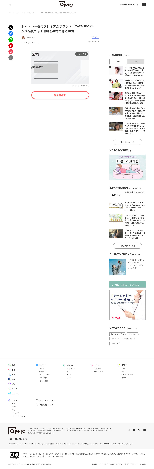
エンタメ (70, 365)
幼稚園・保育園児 (127, 374)
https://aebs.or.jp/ (57, 456)
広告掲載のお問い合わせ (129, 4)
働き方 (41, 368)
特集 (13, 370)
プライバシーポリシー (131, 464)
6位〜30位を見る (127, 142)
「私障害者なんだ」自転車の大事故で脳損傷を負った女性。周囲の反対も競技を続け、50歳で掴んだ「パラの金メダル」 (135, 128)
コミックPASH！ (105, 444)
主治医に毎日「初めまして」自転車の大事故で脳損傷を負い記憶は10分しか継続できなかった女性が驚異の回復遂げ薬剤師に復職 (135, 98)
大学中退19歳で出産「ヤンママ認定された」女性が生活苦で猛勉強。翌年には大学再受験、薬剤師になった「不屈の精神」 (135, 113)
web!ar (21, 444)
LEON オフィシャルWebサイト (81, 444)
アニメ (69, 374)
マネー (14, 407)
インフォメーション (47, 400)
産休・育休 (43, 378)
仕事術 (41, 371)
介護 (112, 339)
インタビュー (132, 334)
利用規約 (94, 464)
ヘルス (96, 365)
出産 (123, 371)
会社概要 (143, 464)
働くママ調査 (43, 381)
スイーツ (34, 42)
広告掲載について (46, 405)
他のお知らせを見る (127, 246)
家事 (13, 403)
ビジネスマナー (44, 374)
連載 (13, 374)
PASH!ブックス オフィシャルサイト (121, 444)
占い (13, 384)
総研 (13, 365)
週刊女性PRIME (13, 444)
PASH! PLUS (32, 444)
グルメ (25, 42)
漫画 (13, 379)
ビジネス (42, 365)
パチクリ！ (95, 444)
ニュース (15, 393)
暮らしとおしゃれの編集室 (46, 444)
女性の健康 (98, 368)
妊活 (123, 368)
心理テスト (114, 343)
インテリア (15, 413)
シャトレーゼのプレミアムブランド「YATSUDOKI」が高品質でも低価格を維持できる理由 (49, 12)
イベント (70, 378)
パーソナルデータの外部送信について (111, 464)
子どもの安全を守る (117, 334)
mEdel (26, 444)
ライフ (17, 12)
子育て (124, 365)
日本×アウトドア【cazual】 (63, 444)
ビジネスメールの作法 (125, 339)
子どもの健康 (98, 371)
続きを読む (60, 95)
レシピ (14, 389)
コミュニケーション (18, 416)
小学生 (124, 378)
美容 (13, 410)
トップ (10, 12)
